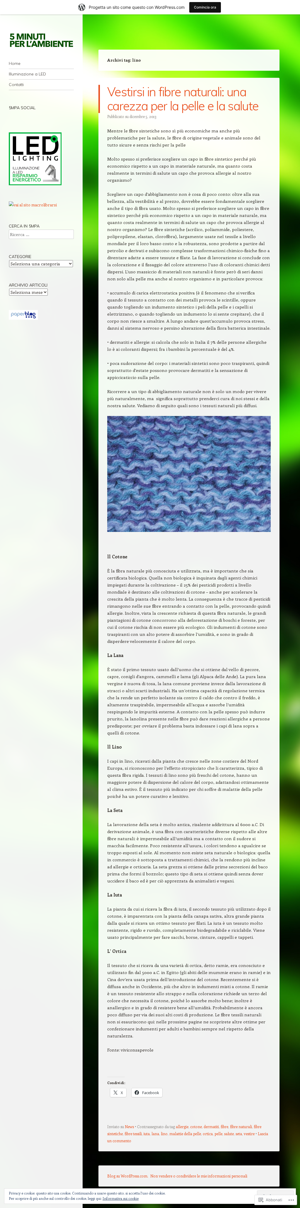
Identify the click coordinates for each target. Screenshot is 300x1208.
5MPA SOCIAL (22, 107)
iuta (147, 1133)
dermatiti (211, 1126)
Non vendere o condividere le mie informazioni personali (198, 1175)
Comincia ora (205, 7)
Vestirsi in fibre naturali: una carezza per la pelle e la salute (182, 99)
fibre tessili (133, 1133)
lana (155, 1133)
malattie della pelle (185, 1133)
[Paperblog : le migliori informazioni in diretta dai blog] (23, 318)
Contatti (16, 84)
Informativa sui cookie (121, 1198)
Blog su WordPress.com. (127, 1175)
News (129, 1126)
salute (229, 1133)
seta (239, 1133)
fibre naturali (241, 1126)
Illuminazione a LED (27, 74)
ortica (208, 1133)
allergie (182, 1126)
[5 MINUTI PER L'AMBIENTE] (41, 39)
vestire (249, 1133)
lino (164, 1133)
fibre (224, 1126)
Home (15, 63)
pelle (218, 1133)
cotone (196, 1126)
